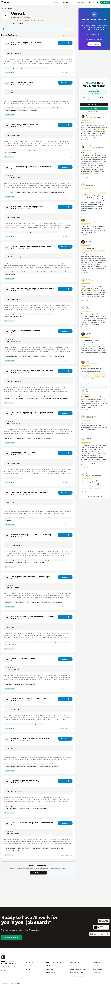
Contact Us (96, 959)
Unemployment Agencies (77, 976)
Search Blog (29, 965)
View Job (64, 43)
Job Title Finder (50, 965)
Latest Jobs (49, 969)
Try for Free (93, 108)
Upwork (13, 44)
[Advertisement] (94, 64)
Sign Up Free (105, 2)
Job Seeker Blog (30, 959)
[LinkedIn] (2, 970)
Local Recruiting (75, 959)
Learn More (70, 29)
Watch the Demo (93, 104)
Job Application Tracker (53, 959)
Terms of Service (97, 969)
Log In (96, 2)
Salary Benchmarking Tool (53, 962)
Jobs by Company (51, 972)
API (93, 976)
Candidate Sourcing (76, 962)
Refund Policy (96, 972)
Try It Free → (94, 44)
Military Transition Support (78, 969)
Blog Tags (28, 969)
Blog (90, 2)
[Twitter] (5, 970)
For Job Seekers (65, 2)
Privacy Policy (96, 965)
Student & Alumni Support (77, 965)
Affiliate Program (97, 962)
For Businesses (79, 2)
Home (56, 2)
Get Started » (11, 938)
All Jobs (3, 8)
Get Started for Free (38, 872)
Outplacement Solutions (77, 972)
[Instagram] (8, 970)
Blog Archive (29, 962)
